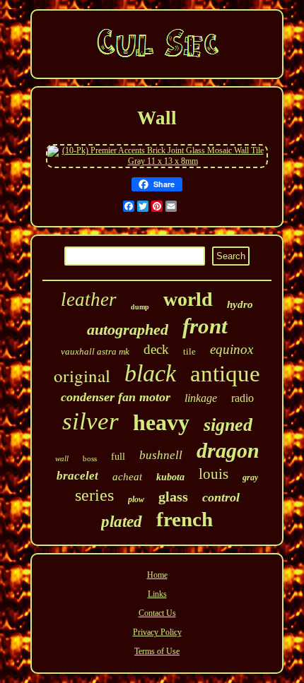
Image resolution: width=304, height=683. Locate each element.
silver (90, 421)
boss (90, 458)
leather (89, 299)
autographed (127, 329)
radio (242, 398)
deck (156, 349)
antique (225, 373)
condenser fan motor (115, 397)
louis (213, 473)
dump (140, 307)
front (205, 326)
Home (157, 575)
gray (250, 477)
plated (121, 521)
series (94, 495)
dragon (228, 450)
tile (189, 351)
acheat (127, 476)
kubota (170, 477)
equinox (231, 349)
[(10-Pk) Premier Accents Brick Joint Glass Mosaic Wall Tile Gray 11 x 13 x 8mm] (157, 161)
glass (173, 496)
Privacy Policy (157, 632)
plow (136, 499)
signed (228, 425)
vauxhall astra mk (95, 351)
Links (157, 594)
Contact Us (157, 613)
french (184, 519)
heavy (161, 422)
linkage (201, 398)
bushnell (160, 455)
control (221, 497)
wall (62, 458)
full (118, 456)
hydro (240, 304)
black (150, 373)
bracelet (77, 475)
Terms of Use (157, 651)
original (82, 375)
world (188, 299)
